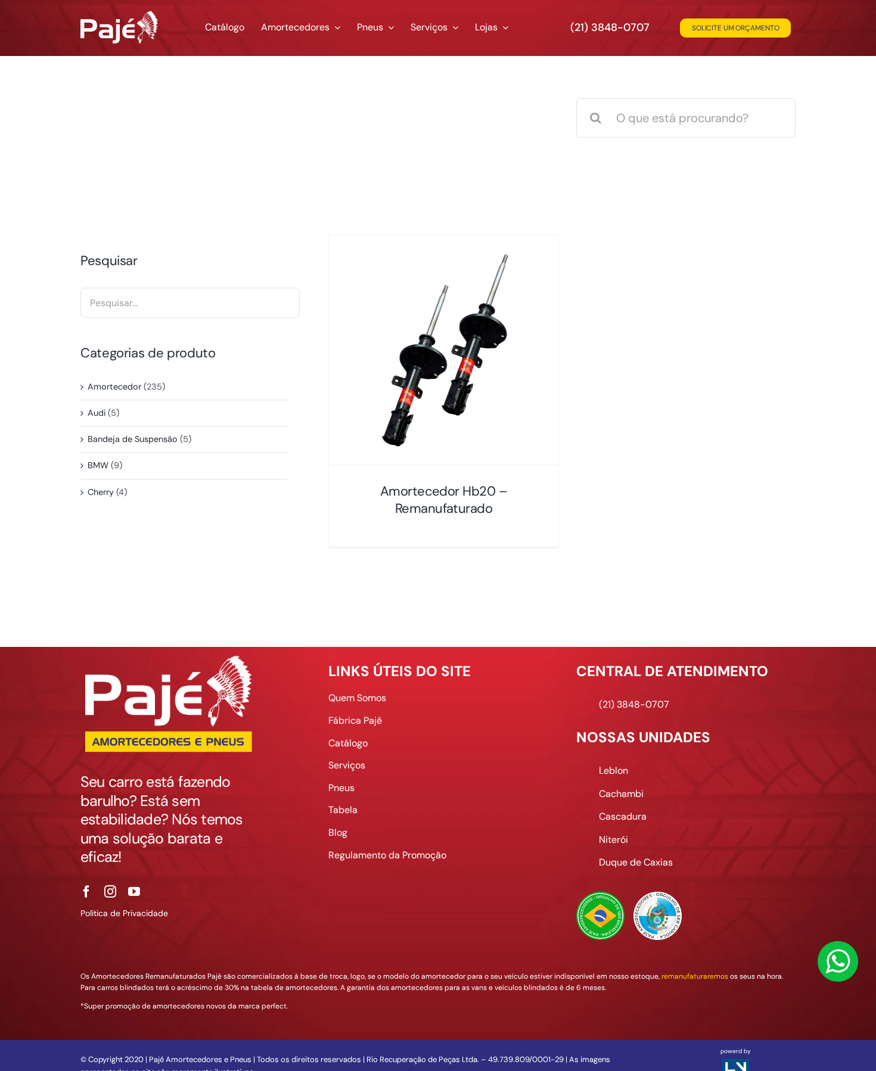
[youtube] (134, 892)
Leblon (613, 770)
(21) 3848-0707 (610, 27)
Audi (96, 412)
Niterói (613, 839)
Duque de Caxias (636, 862)
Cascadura (623, 816)
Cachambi (621, 793)
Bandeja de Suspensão (133, 439)
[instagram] (110, 892)
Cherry (101, 492)
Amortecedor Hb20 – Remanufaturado (444, 499)
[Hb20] (443, 350)
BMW (98, 465)
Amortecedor (114, 386)
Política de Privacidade (124, 913)
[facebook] (86, 892)
